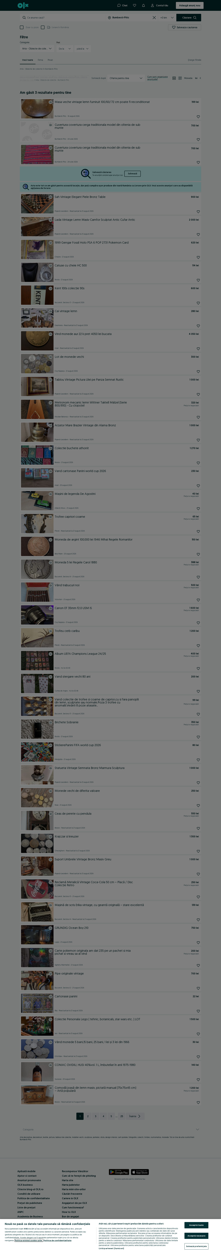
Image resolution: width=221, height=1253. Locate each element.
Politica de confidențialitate (57, 1240)
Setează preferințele (196, 1246)
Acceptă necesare (196, 1236)
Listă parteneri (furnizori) (111, 1248)
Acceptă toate (196, 1225)
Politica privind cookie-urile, (29, 1240)
